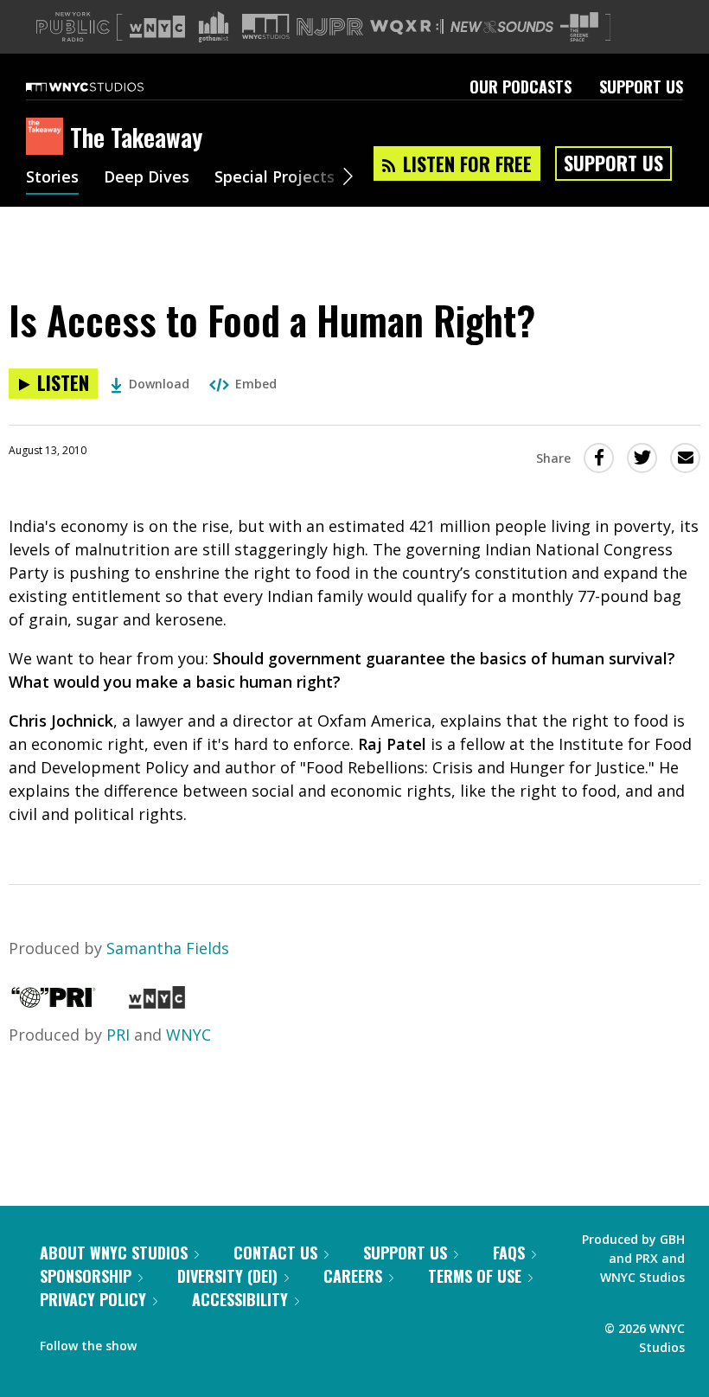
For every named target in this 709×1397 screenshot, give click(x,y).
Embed (256, 383)
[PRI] (54, 1002)
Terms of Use (474, 1276)
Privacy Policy (93, 1299)
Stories (52, 178)
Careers (352, 1276)
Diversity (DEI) (227, 1276)
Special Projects (274, 178)
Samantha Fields (167, 948)
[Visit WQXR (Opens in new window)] (407, 27)
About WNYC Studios (114, 1252)
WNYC (188, 1034)
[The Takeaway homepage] (48, 137)
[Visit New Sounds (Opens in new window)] (501, 27)
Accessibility (240, 1299)
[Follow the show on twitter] (195, 1341)
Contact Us (275, 1252)
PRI (118, 1034)
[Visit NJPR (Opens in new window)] (330, 27)
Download (159, 383)
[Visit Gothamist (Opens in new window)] (213, 26)
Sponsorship (85, 1276)
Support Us (641, 86)
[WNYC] (157, 1002)
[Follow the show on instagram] (228, 1341)
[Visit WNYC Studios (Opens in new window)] (266, 26)
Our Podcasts (520, 86)
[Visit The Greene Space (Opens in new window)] (579, 27)
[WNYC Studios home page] (106, 86)
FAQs (509, 1252)
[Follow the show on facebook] (161, 1341)
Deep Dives (146, 178)
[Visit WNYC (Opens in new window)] (157, 27)
